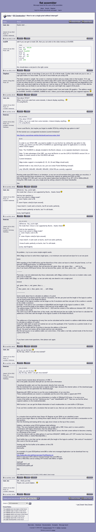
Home (42, 8)
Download (38, 525)
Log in (60, 10)
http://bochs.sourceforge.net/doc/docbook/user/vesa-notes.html (38, 135)
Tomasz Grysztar (47, 527)
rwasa (53, 530)
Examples (55, 525)
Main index (31, 525)
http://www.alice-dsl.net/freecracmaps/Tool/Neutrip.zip (35, 455)
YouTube (63, 527)
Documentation (46, 525)
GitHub (59, 527)
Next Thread (88, 504)
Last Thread (80, 504)
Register (53, 8)
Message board (63, 525)
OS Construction (19, 16)
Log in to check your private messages (45, 10)
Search (47, 8)
